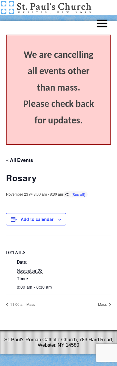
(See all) (78, 194)
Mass (103, 304)
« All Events (19, 160)
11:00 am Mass (22, 304)
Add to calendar (37, 219)
